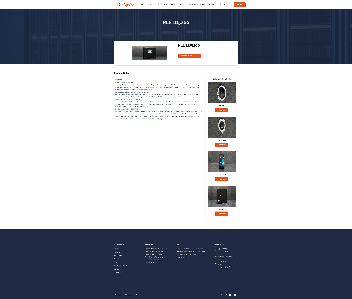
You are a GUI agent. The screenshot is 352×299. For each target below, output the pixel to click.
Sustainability (162, 4)
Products (173, 4)
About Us (152, 4)
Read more (222, 110)
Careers (211, 4)
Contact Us (221, 4)
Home (143, 4)
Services (182, 4)
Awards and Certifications (197, 4)
